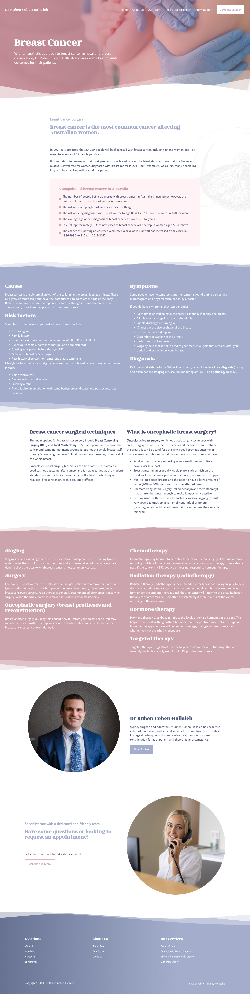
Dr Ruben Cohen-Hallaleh (26, 9)
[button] (177, 10)
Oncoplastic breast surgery (46, 466)
